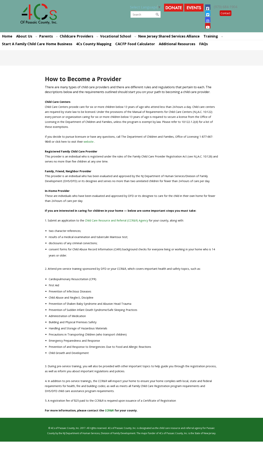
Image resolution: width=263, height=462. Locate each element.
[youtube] (207, 25)
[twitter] (207, 13)
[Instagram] (207, 19)
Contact (225, 13)
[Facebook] (207, 7)
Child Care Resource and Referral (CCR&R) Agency (116, 220)
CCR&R (109, 410)
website (89, 141)
